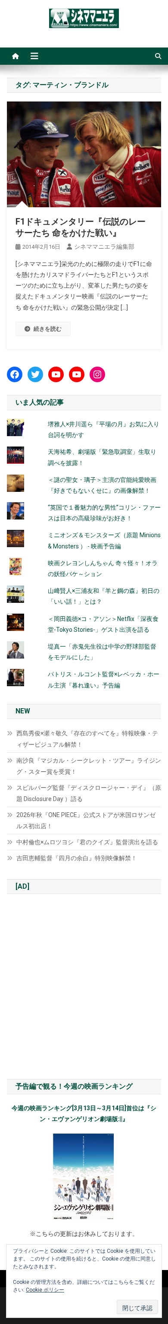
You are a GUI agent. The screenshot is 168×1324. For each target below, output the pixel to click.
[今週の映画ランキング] (84, 1177)
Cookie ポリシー (45, 1290)
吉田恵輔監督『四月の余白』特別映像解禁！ (76, 858)
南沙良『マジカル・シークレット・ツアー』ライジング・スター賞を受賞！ (88, 766)
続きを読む (48, 329)
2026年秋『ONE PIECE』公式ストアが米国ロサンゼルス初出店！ (86, 820)
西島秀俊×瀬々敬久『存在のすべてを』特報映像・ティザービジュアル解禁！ (87, 739)
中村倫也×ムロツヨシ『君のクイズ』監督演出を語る (87, 842)
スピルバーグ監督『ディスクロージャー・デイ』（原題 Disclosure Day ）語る (88, 793)
